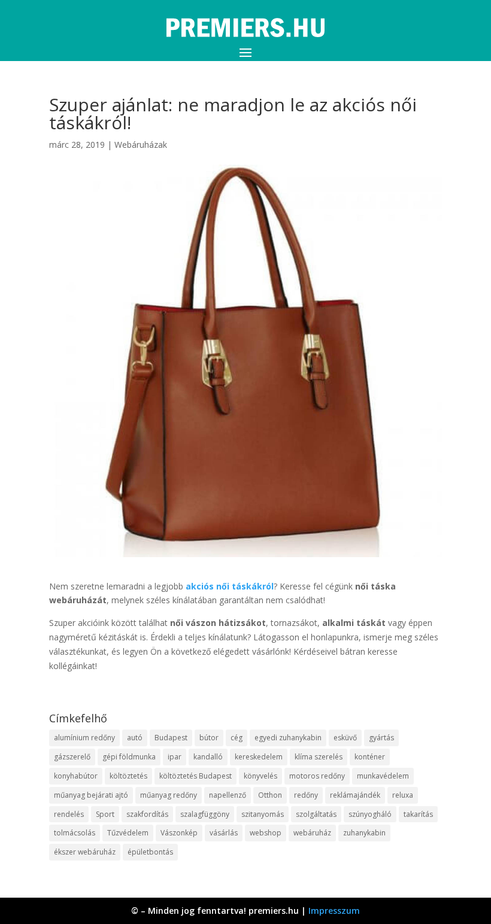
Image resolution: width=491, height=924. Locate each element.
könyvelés (260, 776)
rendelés (69, 814)
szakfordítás (147, 814)
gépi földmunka (129, 757)
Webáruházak (140, 144)
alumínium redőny (84, 737)
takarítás (418, 814)
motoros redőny (317, 776)
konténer (369, 757)
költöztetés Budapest (195, 776)
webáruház (312, 833)
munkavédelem (383, 776)
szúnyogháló (370, 814)
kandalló (208, 757)
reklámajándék (355, 795)
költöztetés (128, 776)
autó (135, 737)
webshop (265, 833)
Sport (105, 814)
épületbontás (150, 852)
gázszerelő (72, 757)
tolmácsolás (74, 833)
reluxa (402, 795)
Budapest (170, 737)
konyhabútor (76, 776)
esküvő (345, 737)
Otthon (270, 795)
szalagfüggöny (204, 814)
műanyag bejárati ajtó (91, 795)
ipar (174, 757)
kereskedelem (259, 757)
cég (237, 737)
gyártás (381, 737)
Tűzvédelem (127, 833)
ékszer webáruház (85, 852)
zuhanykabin (364, 833)
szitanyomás (262, 814)
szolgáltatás (316, 814)
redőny (306, 795)
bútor (209, 737)
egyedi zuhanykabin (288, 737)
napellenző (227, 795)
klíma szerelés (319, 757)
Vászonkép (179, 833)
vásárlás (224, 833)
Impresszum (334, 910)
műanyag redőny (168, 795)
